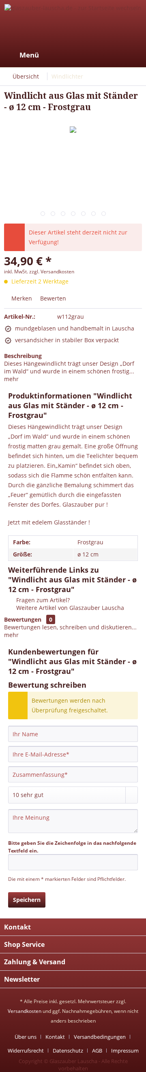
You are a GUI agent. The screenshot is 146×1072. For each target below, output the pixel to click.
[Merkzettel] (93, 55)
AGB (97, 1050)
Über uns (25, 1036)
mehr (11, 379)
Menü (29, 55)
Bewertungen (22, 619)
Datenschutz (68, 1050)
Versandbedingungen (100, 1036)
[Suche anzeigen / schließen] (73, 55)
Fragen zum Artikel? (42, 600)
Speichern (27, 900)
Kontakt (55, 1036)
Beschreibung (23, 356)
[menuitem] (21, 55)
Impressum (125, 1050)
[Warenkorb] (133, 55)
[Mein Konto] (113, 55)
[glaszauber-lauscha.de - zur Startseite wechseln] (73, 23)
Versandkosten (24, 1011)
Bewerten (52, 298)
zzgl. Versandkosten (51, 271)
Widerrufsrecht (26, 1050)
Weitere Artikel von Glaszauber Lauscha (69, 608)
